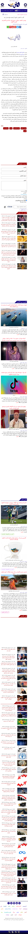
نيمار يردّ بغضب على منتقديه (8, 721)
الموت (25, 130)
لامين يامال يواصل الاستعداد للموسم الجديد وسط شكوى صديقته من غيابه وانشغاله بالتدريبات (8, 709)
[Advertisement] (14, 147)
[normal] (5, 14)
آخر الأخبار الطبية (5, 612)
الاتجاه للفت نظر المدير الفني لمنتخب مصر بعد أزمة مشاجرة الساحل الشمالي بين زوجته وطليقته (8, 867)
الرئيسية (25, 14)
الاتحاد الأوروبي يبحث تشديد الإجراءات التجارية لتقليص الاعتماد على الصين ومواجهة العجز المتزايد (8, 819)
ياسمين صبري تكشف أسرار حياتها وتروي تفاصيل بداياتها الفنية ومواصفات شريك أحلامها (8, 267)
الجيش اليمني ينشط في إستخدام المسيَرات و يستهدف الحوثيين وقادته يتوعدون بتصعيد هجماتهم (8, 671)
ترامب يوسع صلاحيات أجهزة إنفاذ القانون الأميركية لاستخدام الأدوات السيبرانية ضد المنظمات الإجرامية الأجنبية (8, 874)
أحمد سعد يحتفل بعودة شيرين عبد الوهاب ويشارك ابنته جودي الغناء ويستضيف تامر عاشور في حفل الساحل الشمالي (8, 253)
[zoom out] (7, 14)
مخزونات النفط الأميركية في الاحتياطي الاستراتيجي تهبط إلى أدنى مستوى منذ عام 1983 (8, 840)
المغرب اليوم (23, 128)
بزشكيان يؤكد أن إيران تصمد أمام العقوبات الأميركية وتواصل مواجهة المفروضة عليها (8, 658)
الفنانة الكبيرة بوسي (20, 52)
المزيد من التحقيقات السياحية (7, 534)
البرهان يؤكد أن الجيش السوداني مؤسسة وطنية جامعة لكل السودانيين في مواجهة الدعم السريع (8, 881)
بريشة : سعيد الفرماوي (8, 748)
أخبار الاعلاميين (17, 128)
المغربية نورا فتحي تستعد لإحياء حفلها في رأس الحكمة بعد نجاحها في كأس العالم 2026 (8, 260)
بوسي (11, 128)
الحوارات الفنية (20, 14)
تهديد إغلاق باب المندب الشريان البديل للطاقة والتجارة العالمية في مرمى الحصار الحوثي (8, 812)
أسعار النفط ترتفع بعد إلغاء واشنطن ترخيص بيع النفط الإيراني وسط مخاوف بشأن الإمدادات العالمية (8, 798)
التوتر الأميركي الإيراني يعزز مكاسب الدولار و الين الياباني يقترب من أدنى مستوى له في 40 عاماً (8, 764)
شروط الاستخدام (24, 194)
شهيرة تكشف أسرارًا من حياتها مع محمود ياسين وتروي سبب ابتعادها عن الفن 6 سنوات (8, 233)
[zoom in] (3, 14)
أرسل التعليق (23, 209)
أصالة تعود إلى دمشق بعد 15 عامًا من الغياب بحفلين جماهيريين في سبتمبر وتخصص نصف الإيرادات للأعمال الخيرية (8, 219)
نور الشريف (22, 54)
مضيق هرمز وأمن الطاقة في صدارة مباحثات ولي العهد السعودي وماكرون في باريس (8, 678)
